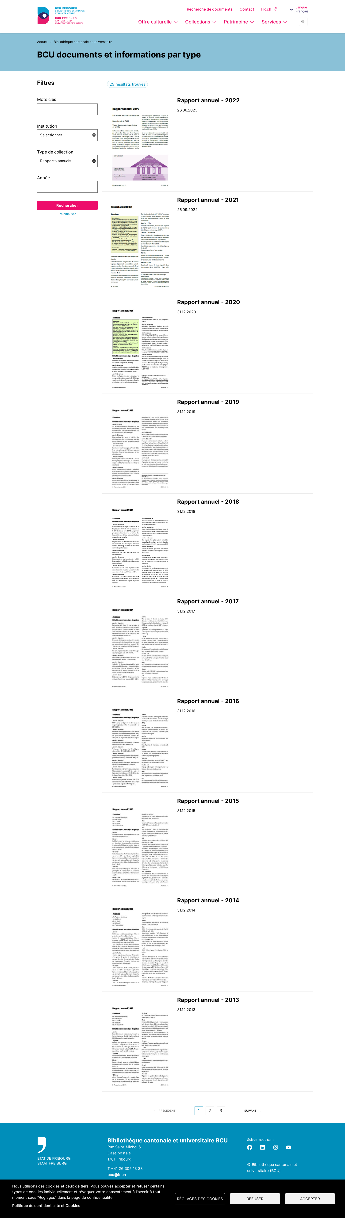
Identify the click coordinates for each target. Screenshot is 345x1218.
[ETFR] (68, 1151)
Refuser (255, 1198)
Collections (197, 22)
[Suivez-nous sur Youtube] (288, 1147)
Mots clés (46, 99)
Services (271, 22)
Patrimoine (236, 22)
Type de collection (55, 151)
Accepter (310, 1198)
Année (43, 177)
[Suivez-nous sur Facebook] (249, 1147)
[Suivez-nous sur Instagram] (275, 1147)
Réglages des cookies (200, 1198)
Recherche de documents (210, 9)
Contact (247, 9)
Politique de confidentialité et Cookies (46, 1205)
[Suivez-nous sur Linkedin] (262, 1147)
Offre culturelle (155, 22)
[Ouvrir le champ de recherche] (303, 22)
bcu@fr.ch (116, 1174)
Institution (47, 126)
